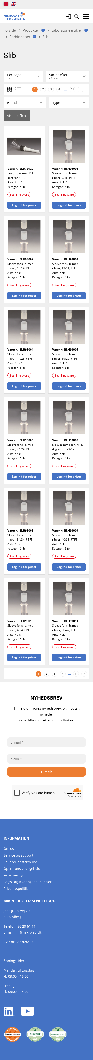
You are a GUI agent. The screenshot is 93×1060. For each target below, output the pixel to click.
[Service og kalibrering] (12, 1034)
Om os (9, 848)
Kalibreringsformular (20, 862)
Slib (22, 187)
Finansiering (13, 875)
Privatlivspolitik (16, 888)
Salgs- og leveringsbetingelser (28, 882)
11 (72, 89)
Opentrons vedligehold (22, 868)
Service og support (18, 855)
